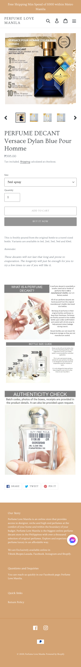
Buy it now (40, 221)
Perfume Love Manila (19, 20)
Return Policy (16, 602)
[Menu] (74, 20)
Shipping (25, 161)
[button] (72, 541)
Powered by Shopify (55, 654)
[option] (20, 118)
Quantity (8, 190)
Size (6, 175)
